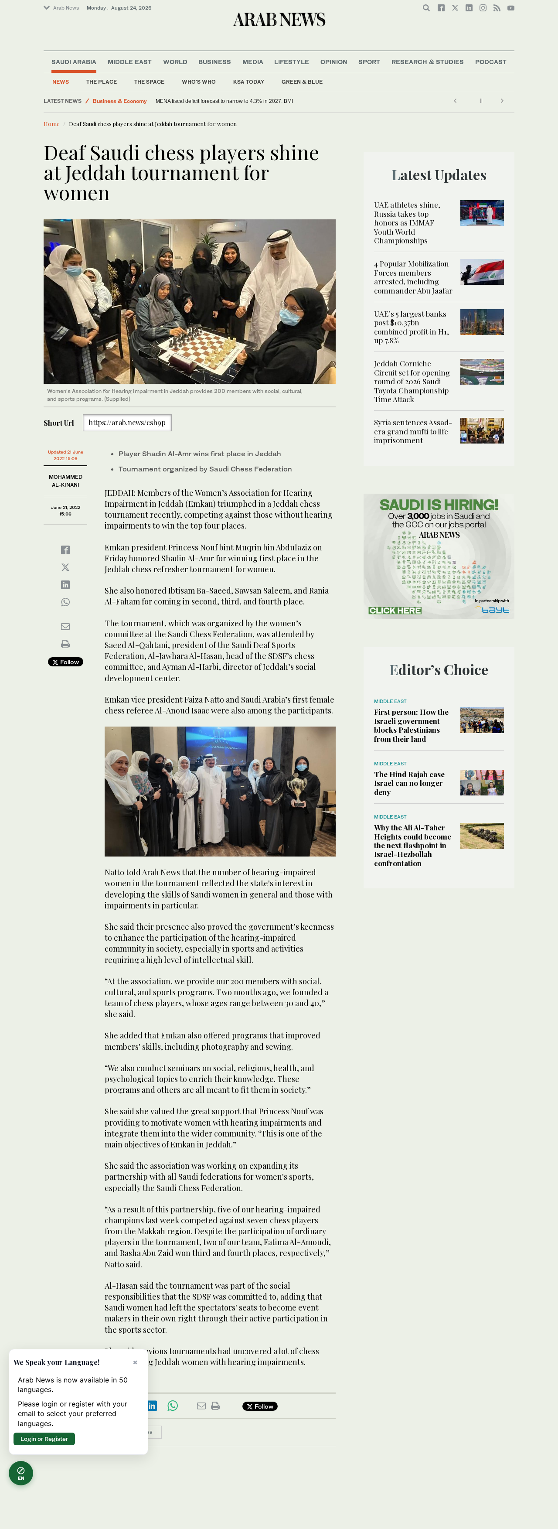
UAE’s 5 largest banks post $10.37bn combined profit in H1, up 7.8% (411, 327)
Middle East (130, 61)
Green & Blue (302, 81)
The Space (149, 81)
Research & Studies (427, 61)
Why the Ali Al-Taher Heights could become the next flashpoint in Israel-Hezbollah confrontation (412, 845)
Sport (369, 61)
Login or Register (44, 1438)
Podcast (491, 61)
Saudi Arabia (73, 61)
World (175, 61)
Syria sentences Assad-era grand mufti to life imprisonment (413, 431)
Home (52, 123)
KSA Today (248, 81)
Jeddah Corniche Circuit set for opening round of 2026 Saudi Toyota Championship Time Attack (412, 381)
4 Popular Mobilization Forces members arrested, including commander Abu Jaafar (413, 277)
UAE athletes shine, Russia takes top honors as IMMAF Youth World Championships (407, 222)
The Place (101, 81)
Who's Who (199, 81)
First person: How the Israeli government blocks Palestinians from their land (411, 725)
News (60, 81)
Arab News (66, 8)
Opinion (333, 61)
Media (252, 61)
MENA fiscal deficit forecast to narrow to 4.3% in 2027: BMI (224, 101)
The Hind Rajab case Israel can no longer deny (409, 783)
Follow (68, 662)
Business (214, 61)
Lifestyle (291, 61)
